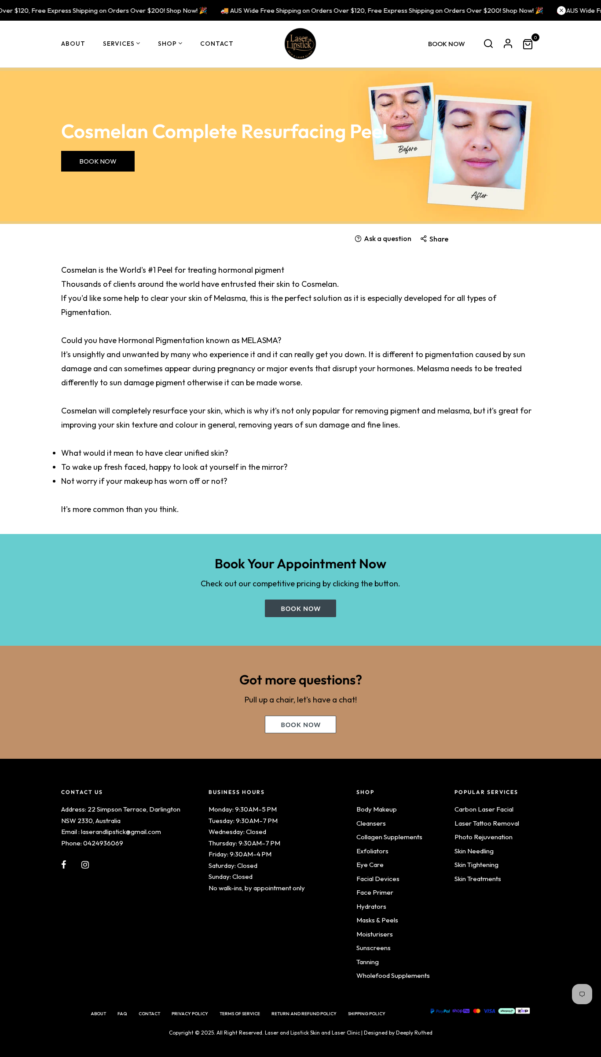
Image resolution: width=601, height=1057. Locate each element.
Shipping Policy (366, 1014)
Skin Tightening (476, 864)
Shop (167, 44)
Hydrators (371, 906)
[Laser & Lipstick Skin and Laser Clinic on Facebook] (63, 864)
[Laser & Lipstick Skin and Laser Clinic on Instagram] (85, 864)
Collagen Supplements (389, 837)
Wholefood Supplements (393, 975)
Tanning (367, 962)
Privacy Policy (190, 1014)
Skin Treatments (477, 878)
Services (119, 44)
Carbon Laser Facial (483, 809)
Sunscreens (373, 948)
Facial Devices (377, 878)
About (73, 44)
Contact (217, 44)
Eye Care (370, 864)
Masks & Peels (377, 920)
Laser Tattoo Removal (486, 823)
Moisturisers (374, 934)
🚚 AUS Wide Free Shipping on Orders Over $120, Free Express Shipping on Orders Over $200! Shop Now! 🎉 (372, 10)
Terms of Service (240, 1014)
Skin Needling (474, 851)
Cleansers (371, 823)
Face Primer (374, 892)
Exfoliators (372, 851)
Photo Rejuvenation (483, 837)
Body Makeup (376, 809)
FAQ (122, 1014)
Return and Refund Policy (304, 1014)
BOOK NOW (446, 44)
